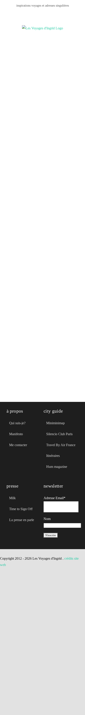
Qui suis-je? (17, 423)
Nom (47, 519)
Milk (12, 498)
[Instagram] (53, 13)
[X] (39, 13)
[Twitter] (15, 464)
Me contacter (18, 445)
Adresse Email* (54, 498)
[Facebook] (32, 13)
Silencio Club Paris (59, 434)
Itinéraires (53, 456)
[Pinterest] (46, 13)
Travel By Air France (60, 445)
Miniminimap (55, 423)
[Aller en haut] (64, 703)
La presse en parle (21, 520)
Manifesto (16, 434)
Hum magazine (56, 466)
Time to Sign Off (20, 509)
